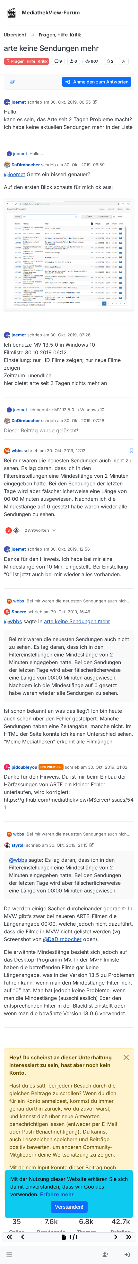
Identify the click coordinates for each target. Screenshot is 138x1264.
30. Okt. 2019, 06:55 (70, 102)
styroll (18, 845)
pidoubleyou (24, 767)
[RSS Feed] (124, 61)
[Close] (126, 1057)
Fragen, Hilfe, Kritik (28, 61)
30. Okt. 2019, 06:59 (84, 164)
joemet (19, 102)
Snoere (19, 611)
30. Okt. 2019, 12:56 (70, 549)
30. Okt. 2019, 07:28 (84, 420)
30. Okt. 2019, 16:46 (70, 611)
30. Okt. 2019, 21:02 (107, 767)
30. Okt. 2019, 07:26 (70, 334)
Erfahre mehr (57, 1194)
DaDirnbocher (26, 164)
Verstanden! (69, 1207)
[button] (9, 1255)
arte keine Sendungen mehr (77, 621)
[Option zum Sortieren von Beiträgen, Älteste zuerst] (12, 82)
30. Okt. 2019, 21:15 (68, 845)
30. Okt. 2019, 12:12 (66, 450)
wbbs (17, 450)
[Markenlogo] (11, 13)
